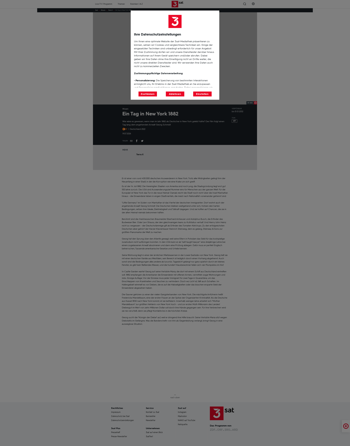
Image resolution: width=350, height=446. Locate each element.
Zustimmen (148, 93)
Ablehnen (175, 93)
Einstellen (202, 93)
